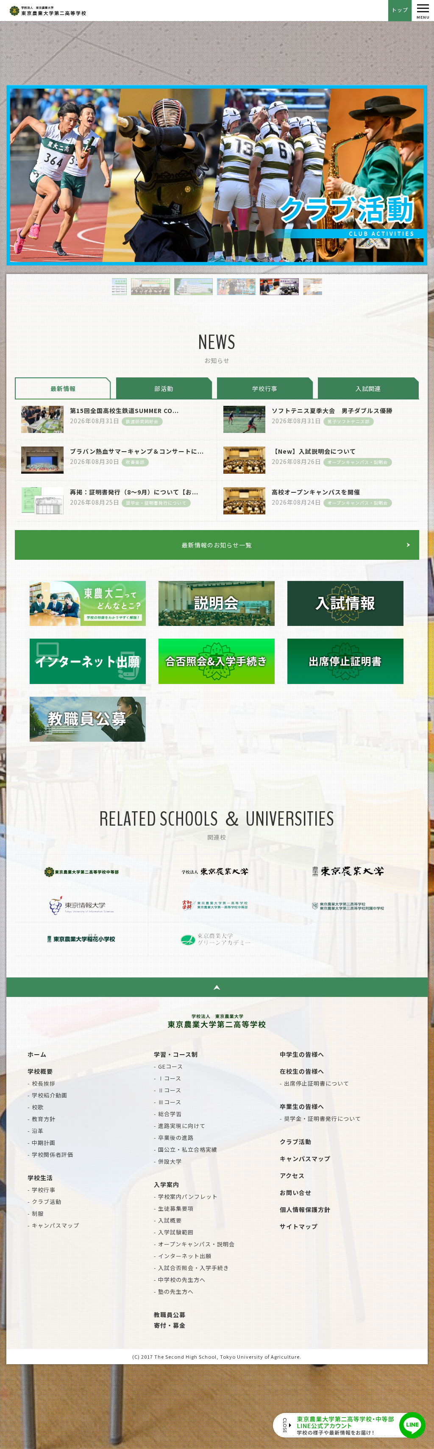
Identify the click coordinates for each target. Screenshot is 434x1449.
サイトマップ (299, 1226)
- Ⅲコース (167, 1102)
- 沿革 (36, 1131)
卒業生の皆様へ (302, 1106)
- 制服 (36, 1213)
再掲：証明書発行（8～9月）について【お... (134, 492)
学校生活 (40, 1177)
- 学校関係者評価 (50, 1154)
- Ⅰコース (167, 1078)
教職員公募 (170, 1314)
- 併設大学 (168, 1161)
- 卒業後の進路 (174, 1138)
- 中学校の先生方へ (180, 1280)
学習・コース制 (176, 1054)
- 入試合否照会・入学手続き (191, 1268)
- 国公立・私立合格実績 (185, 1149)
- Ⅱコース (167, 1090)
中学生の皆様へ (302, 1054)
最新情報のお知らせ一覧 (217, 545)
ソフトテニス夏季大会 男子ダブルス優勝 (332, 410)
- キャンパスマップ (53, 1225)
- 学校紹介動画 (47, 1095)
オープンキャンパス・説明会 (358, 462)
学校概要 (40, 1071)
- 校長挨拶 (42, 1083)
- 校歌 (36, 1107)
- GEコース (168, 1066)
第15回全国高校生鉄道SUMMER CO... (124, 410)
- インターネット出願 (182, 1256)
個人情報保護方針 (305, 1209)
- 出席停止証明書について (314, 1083)
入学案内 (166, 1184)
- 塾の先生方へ (174, 1291)
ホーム (37, 1054)
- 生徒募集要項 (174, 1208)
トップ (400, 9)
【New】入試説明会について (314, 451)
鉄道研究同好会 (142, 421)
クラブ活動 (296, 1141)
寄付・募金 (170, 1325)
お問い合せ (296, 1192)
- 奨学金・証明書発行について (320, 1118)
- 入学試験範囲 (174, 1232)
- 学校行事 (42, 1190)
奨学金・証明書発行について (156, 503)
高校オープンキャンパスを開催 (316, 492)
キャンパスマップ (305, 1158)
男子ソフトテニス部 (349, 421)
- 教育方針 (42, 1119)
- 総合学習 (168, 1114)
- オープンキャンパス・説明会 (194, 1244)
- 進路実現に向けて (180, 1126)
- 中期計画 (42, 1143)
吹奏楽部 (135, 462)
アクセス (292, 1175)
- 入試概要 (168, 1220)
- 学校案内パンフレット (186, 1196)
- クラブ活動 (44, 1202)
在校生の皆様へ (302, 1071)
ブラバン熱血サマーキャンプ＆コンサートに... (137, 451)
